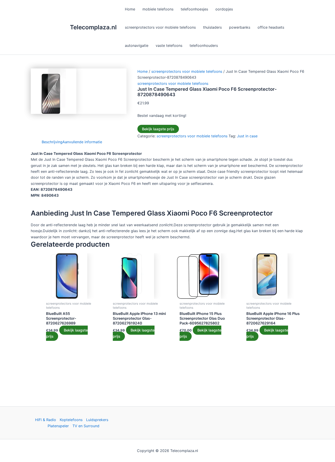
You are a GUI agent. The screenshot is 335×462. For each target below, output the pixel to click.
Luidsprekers (97, 419)
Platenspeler (58, 426)
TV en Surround (85, 426)
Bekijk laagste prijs (158, 129)
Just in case (247, 136)
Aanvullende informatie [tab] (82, 142)
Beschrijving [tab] (52, 142)
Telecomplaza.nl (93, 27)
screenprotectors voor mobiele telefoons (186, 71)
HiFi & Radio (45, 419)
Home (142, 71)
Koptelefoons (71, 419)
